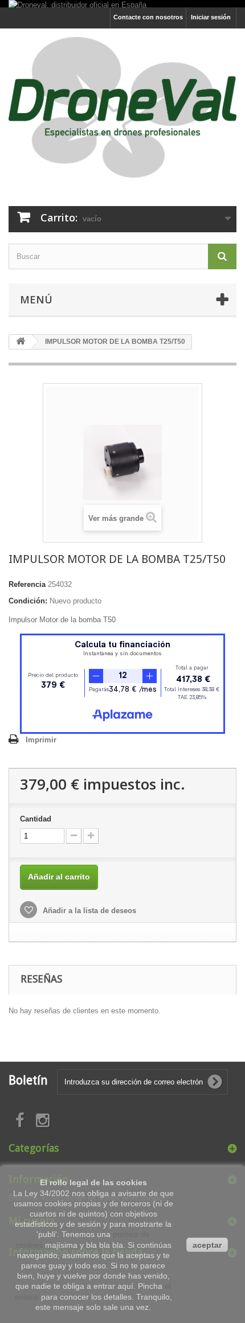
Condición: (28, 601)
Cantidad (35, 819)
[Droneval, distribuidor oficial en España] (77, 3)
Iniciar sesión (211, 17)
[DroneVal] (122, 107)
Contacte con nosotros (148, 17)
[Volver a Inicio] (20, 342)
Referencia (27, 584)
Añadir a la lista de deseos (88, 910)
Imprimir (41, 740)
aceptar (207, 1245)
